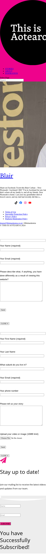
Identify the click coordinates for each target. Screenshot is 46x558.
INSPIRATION (11, 73)
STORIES (9, 69)
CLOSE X (4, 324)
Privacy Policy (11, 216)
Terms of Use (10, 212)
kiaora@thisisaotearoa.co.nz (11, 223)
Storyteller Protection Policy (16, 214)
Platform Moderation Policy (16, 219)
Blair (6, 175)
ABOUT (8, 71)
